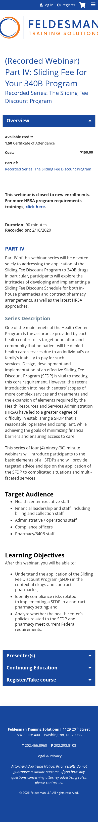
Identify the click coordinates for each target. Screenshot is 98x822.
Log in (48, 5)
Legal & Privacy (49, 756)
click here (35, 206)
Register (68, 5)
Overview (18, 120)
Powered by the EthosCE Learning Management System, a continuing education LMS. (49, 805)
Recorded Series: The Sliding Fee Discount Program (48, 169)
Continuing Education (32, 667)
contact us (54, 782)
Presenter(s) (21, 655)
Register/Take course (31, 679)
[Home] (49, 24)
